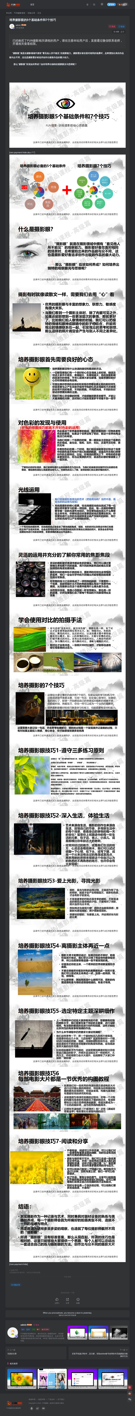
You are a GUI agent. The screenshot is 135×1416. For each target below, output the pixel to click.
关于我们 (60, 1399)
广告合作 (51, 1399)
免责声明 (41, 1399)
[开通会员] (129, 1393)
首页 (32, 4)
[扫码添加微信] (129, 1399)
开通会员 (124, 4)
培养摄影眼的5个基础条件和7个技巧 (32, 20)
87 (29, 1329)
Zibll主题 (54, 1403)
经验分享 (31, 13)
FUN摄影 (45, 1403)
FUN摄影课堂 (19, 13)
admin (18, 25)
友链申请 (32, 1399)
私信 (122, 26)
